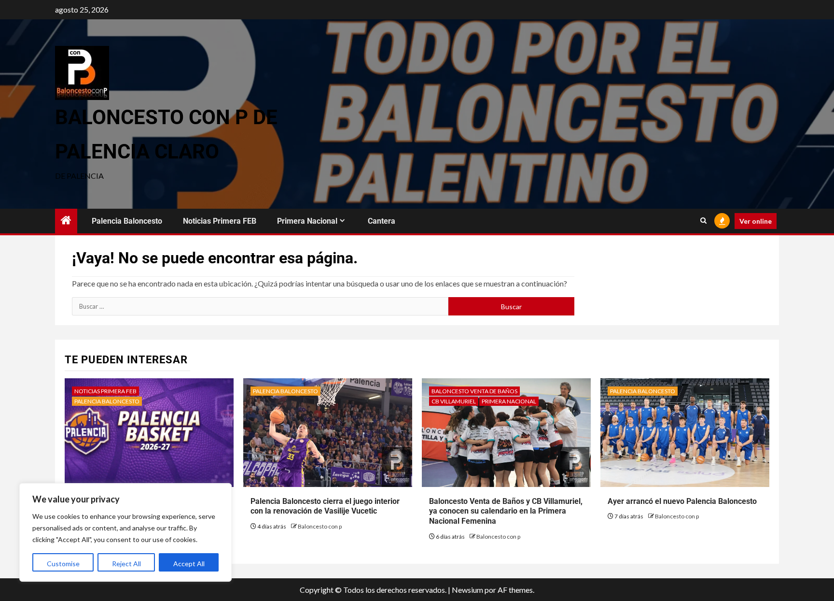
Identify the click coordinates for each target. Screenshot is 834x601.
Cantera (381, 221)
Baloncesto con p (320, 526)
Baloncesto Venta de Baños (474, 391)
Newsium (467, 589)
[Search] (703, 221)
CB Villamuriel (453, 401)
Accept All (189, 563)
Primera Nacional (307, 221)
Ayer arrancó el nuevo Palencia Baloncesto (682, 501)
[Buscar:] (260, 306)
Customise (63, 563)
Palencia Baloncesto (127, 221)
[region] (125, 532)
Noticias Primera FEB (219, 221)
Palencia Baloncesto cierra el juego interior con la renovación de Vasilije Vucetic (325, 506)
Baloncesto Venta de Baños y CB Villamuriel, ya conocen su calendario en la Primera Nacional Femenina (506, 511)
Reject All (126, 563)
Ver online (755, 221)
